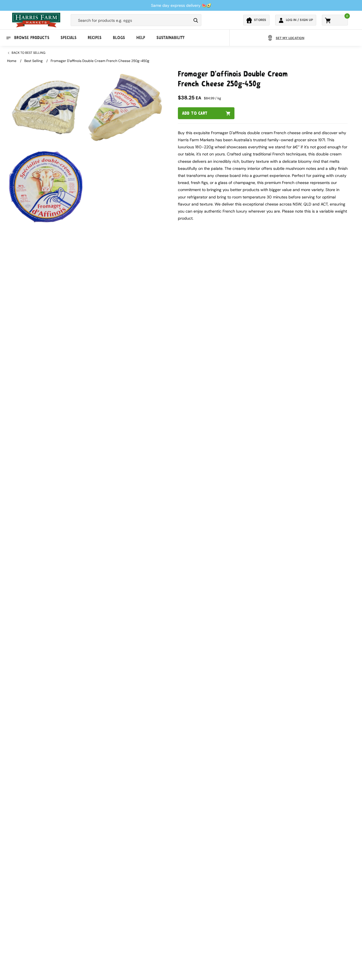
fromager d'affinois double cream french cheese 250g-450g (100, 61)
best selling (33, 61)
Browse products (31, 37)
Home (11, 61)
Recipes (95, 37)
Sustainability (170, 37)
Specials (68, 37)
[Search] (195, 20)
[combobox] (131, 20)
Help (140, 37)
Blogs (119, 37)
